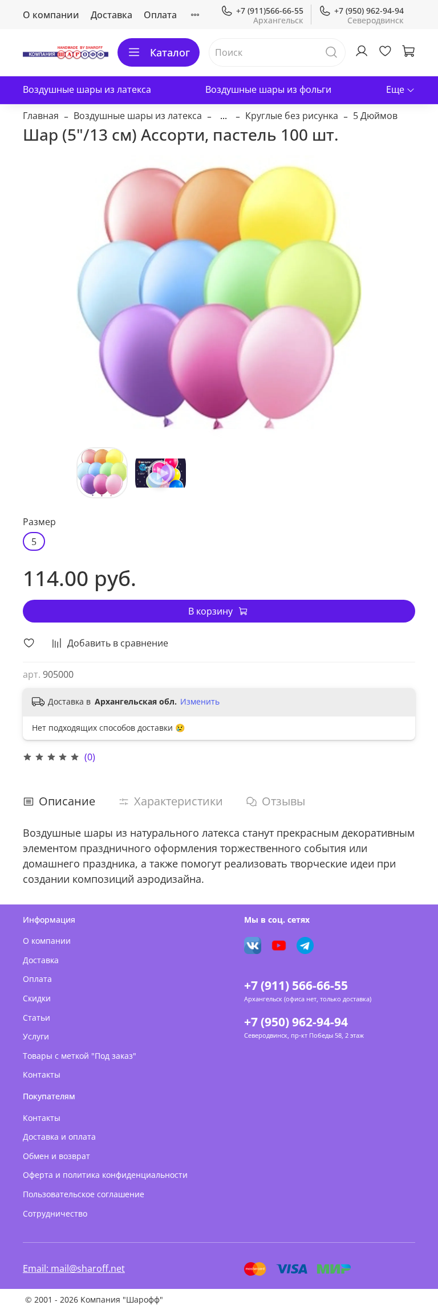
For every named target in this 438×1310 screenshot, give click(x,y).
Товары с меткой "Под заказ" (79, 1055)
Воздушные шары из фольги (268, 89)
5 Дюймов (375, 115)
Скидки (37, 998)
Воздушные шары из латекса (87, 89)
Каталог (170, 52)
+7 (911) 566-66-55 (296, 985)
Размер (39, 522)
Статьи (36, 1017)
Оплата (160, 15)
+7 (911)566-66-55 (269, 10)
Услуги (36, 1036)
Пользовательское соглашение (83, 1194)
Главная (41, 115)
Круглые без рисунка (291, 115)
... (223, 115)
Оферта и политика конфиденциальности (105, 1174)
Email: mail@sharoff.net (74, 1268)
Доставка (111, 15)
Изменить (200, 702)
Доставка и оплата (59, 1136)
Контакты (41, 1074)
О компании (51, 15)
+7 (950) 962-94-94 (369, 10)
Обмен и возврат (56, 1156)
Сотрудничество (55, 1213)
